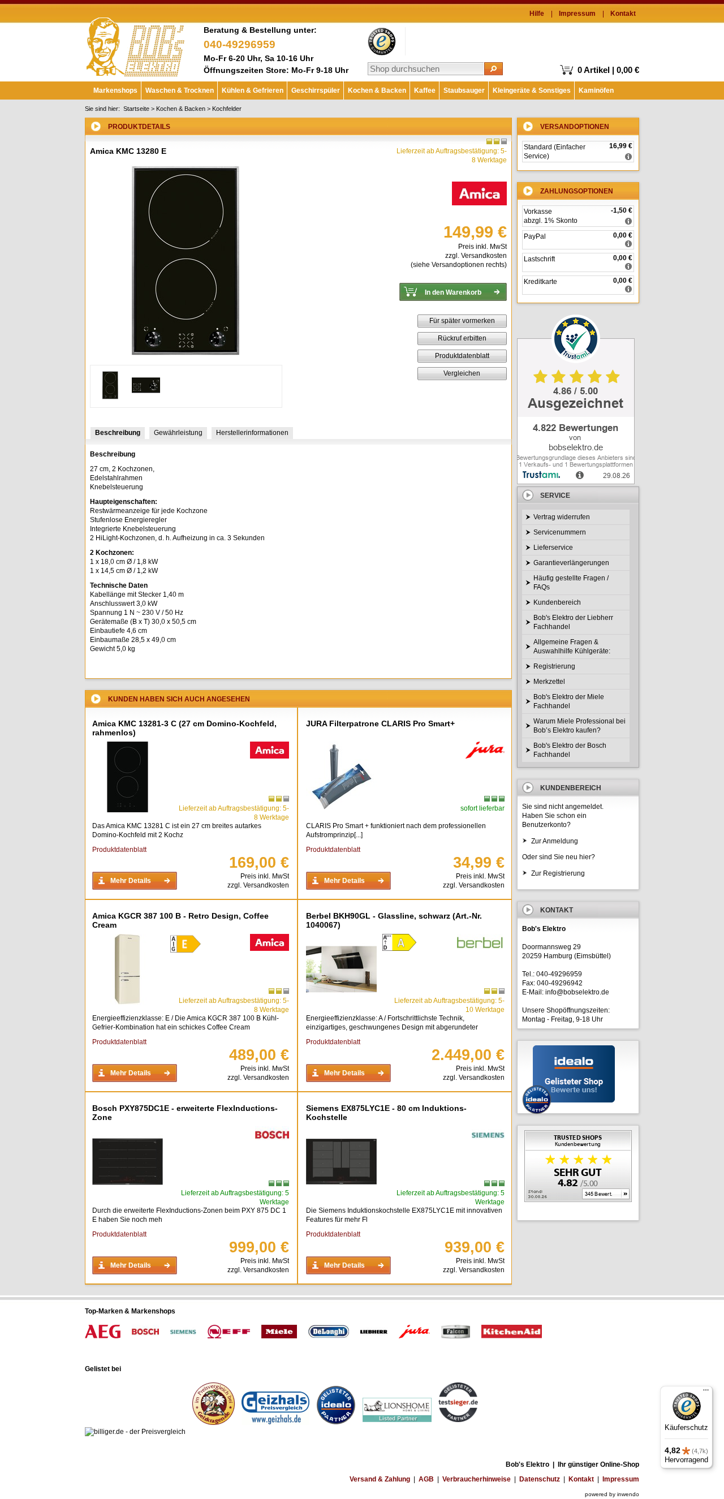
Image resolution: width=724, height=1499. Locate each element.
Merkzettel (549, 682)
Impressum (577, 14)
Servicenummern (559, 532)
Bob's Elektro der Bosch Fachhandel (569, 750)
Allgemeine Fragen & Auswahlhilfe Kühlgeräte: (571, 646)
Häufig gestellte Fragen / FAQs (571, 582)
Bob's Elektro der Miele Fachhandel (568, 701)
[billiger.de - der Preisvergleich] (135, 1432)
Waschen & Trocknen (179, 90)
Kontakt (623, 14)
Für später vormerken (462, 321)
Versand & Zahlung (380, 1479)
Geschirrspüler (315, 90)
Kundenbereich (557, 602)
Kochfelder (227, 108)
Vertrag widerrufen (561, 517)
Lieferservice (553, 548)
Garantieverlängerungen (571, 563)
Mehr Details (130, 881)
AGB (426, 1479)
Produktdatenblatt (462, 356)
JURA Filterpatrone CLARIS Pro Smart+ (380, 723)
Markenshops (115, 90)
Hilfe (536, 14)
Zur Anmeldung (554, 841)
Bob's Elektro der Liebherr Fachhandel (573, 622)
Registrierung (554, 666)
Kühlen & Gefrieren (252, 90)
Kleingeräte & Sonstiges (532, 90)
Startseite (136, 108)
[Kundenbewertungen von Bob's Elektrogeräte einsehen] (578, 1167)
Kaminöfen (596, 90)
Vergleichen (461, 373)
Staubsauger (464, 90)
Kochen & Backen (377, 90)
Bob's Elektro (135, 44)
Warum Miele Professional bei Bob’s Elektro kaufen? (579, 725)
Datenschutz (539, 1479)
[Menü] (706, 1392)
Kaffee (425, 90)
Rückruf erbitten (462, 338)
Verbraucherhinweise (476, 1479)
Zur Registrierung (558, 873)
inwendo (628, 1494)
